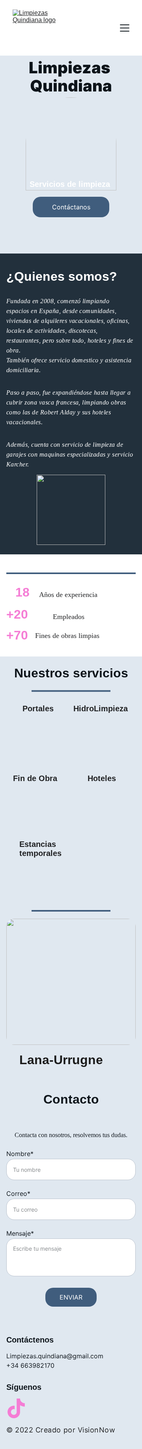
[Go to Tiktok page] (16, 1408)
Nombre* (20, 1154)
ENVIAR (71, 1297)
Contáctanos (71, 207)
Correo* (18, 1193)
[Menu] (124, 28)
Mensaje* (20, 1233)
